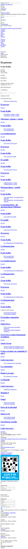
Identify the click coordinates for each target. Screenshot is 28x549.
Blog (6, 28)
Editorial (10, 28)
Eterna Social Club (16, 439)
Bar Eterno (19, 28)
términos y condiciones (10, 512)
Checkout (3, 536)
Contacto (3, 440)
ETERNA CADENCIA (7, 4)
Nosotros (3, 29)
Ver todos (3, 431)
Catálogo (3, 31)
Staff (2, 32)
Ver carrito (3, 529)
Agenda (14, 28)
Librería (3, 28)
